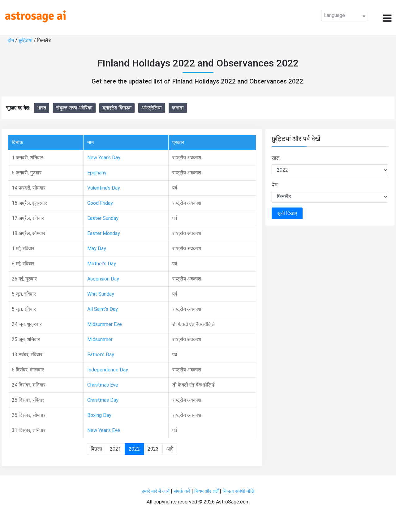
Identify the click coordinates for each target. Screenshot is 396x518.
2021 (115, 449)
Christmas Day (102, 400)
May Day (96, 248)
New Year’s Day (103, 158)
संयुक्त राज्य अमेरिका (74, 108)
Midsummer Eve (104, 324)
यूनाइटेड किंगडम (116, 108)
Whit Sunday (100, 294)
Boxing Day (99, 415)
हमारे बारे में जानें (156, 491)
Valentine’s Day (103, 188)
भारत (41, 108)
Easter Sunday (102, 218)
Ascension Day (103, 279)
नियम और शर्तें (206, 491)
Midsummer (100, 339)
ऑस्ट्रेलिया (151, 108)
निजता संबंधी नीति (238, 491)
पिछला (96, 449)
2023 (153, 449)
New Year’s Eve (103, 430)
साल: (276, 158)
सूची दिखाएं (287, 213)
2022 (134, 449)
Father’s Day (100, 354)
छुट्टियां (25, 40)
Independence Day (107, 370)
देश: (275, 184)
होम (11, 40)
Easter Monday (103, 233)
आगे (169, 449)
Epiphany (96, 173)
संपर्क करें (182, 491)
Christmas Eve (102, 385)
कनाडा (178, 108)
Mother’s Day (101, 264)
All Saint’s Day (102, 309)
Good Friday (100, 203)
